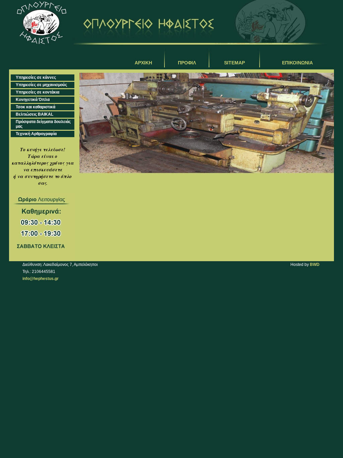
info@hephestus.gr (40, 278)
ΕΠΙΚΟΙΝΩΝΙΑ (297, 62)
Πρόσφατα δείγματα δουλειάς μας (43, 124)
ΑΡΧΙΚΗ (143, 62)
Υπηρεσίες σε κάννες (36, 77)
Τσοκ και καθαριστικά (35, 107)
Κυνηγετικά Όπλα (33, 99)
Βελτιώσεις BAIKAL (34, 114)
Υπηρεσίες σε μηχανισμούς (41, 84)
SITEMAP (234, 62)
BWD (315, 264)
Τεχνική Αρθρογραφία (36, 133)
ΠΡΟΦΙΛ (187, 62)
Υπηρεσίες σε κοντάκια (37, 92)
